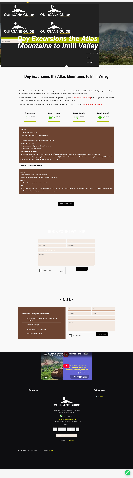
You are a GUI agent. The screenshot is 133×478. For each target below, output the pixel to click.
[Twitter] (18, 456)
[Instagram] (18, 462)
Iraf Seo (51, 450)
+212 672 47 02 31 (24, 2)
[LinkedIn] (18, 460)
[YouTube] (18, 458)
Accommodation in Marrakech (92, 104)
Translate (71, 440)
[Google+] (18, 454)
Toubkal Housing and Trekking (81, 98)
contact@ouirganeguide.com (36, 329)
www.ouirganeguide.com (35, 333)
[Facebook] (18, 452)
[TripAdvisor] (18, 464)
